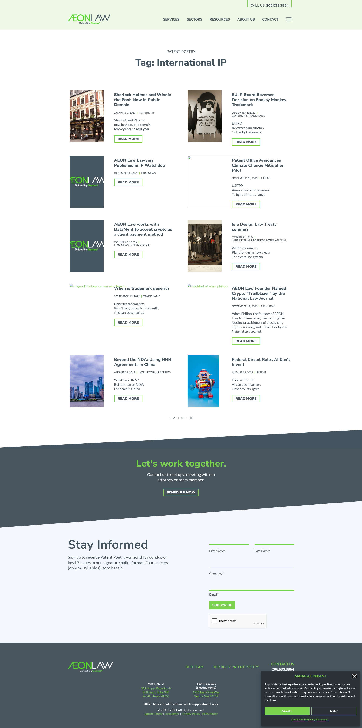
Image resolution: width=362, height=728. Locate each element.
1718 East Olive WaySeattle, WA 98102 (206, 694)
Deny (334, 711)
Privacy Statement (317, 719)
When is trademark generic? (141, 288)
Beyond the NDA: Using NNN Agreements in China (142, 362)
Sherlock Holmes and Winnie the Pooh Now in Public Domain (142, 100)
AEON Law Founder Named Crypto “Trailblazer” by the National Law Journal (259, 293)
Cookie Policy (299, 719)
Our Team (194, 667)
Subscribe (222, 605)
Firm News (148, 173)
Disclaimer (172, 714)
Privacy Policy (191, 714)
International (140, 245)
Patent (266, 178)
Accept (287, 711)
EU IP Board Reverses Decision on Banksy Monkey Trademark (259, 100)
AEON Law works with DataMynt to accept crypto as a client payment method (143, 229)
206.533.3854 (277, 5)
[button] (354, 676)
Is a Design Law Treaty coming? (254, 227)
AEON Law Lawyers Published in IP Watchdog (139, 162)
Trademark (256, 115)
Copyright (146, 112)
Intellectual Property (248, 240)
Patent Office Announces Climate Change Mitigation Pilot (258, 165)
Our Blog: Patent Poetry (235, 667)
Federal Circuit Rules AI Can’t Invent (261, 362)
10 (191, 418)
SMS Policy (210, 714)
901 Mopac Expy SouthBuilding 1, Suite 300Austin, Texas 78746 (156, 692)
